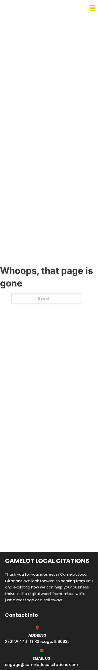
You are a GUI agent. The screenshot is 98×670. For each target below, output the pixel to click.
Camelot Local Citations (38, 8)
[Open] (92, 8)
